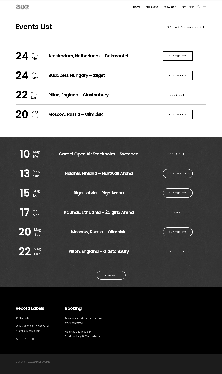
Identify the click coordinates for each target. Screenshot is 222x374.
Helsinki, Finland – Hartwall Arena (99, 173)
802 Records (173, 27)
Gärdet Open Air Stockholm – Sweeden (98, 154)
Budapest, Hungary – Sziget (76, 75)
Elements (187, 27)
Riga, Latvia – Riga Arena (99, 193)
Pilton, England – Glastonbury (78, 95)
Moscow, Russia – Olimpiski (75, 114)
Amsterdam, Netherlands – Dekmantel (88, 56)
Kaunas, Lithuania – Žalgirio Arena (99, 212)
